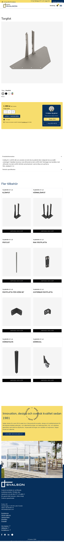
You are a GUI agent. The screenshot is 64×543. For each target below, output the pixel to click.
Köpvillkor (4, 519)
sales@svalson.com (7, 509)
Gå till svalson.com (58, 2)
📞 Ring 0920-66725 (51, 123)
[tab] (32, 156)
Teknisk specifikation (8, 169)
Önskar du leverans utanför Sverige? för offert (18, 122)
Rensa (2, 96)
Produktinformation (8, 156)
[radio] (3, 93)
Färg (3, 90)
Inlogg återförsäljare (10, 2)
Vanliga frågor (5, 517)
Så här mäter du (6, 515)
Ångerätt (3, 521)
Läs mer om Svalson (13, 434)
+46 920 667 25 (7, 507)
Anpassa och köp (16, 231)
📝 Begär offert (51, 119)
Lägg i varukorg (12, 116)
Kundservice (5, 513)
